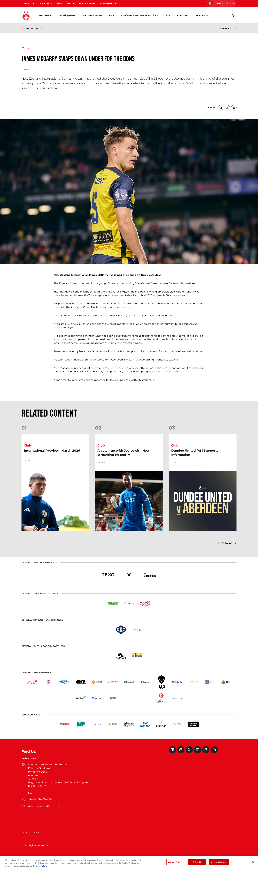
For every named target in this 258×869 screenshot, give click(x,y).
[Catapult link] (161, 724)
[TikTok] (197, 749)
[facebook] (220, 107)
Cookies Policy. (40, 866)
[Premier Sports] (193, 724)
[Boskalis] (150, 575)
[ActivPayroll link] (96, 724)
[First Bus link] (145, 682)
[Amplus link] (121, 655)
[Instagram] (180, 749)
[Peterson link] (137, 629)
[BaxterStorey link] (80, 724)
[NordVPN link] (96, 698)
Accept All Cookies (219, 862)
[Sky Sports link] (64, 724)
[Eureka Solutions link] (177, 724)
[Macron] (129, 575)
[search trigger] (232, 15)
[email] (233, 107)
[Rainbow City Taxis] (64, 682)
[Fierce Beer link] (161, 682)
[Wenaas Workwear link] (145, 724)
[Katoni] (161, 698)
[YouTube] (214, 749)
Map (30, 793)
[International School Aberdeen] (145, 698)
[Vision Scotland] (177, 698)
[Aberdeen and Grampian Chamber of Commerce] (113, 698)
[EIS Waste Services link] (113, 603)
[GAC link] (121, 629)
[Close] (253, 862)
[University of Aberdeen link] (177, 682)
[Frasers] (129, 603)
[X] (189, 749)
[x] (227, 107)
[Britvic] (48, 682)
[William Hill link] (129, 724)
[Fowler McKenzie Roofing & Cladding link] (137, 655)
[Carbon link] (80, 698)
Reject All (197, 862)
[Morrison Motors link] (113, 724)
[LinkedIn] (205, 749)
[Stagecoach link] (129, 682)
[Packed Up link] (225, 682)
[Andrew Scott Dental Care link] (193, 682)
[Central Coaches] (32, 682)
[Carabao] (129, 698)
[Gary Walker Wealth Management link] (113, 682)
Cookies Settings (175, 862)
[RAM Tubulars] (145, 603)
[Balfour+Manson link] (209, 682)
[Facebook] (172, 749)
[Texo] (108, 575)
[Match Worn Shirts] (80, 682)
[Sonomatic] (96, 682)
